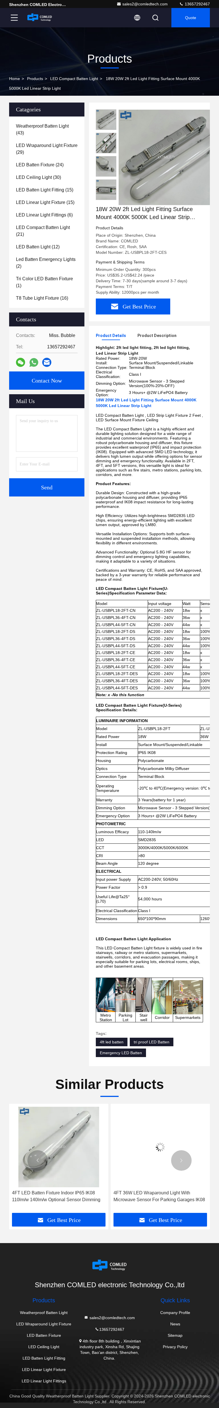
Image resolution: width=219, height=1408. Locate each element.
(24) (40, 164)
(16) (42, 298)
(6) (44, 214)
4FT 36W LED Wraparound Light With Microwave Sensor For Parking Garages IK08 (159, 1196)
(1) (44, 282)
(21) (43, 231)
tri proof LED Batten (151, 1042)
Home (14, 78)
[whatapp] (34, 362)
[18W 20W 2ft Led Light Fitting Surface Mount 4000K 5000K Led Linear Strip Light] (166, 157)
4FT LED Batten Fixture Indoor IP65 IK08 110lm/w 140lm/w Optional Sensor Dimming (56, 1196)
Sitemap (175, 1335)
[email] (46, 362)
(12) (38, 246)
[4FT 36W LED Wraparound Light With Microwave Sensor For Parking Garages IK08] (160, 1147)
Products (35, 78)
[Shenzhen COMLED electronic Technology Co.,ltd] (40, 17)
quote (190, 17)
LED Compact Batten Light (74, 78)
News (175, 1324)
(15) (44, 189)
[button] (37, 1160)
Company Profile (175, 1312)
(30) (38, 177)
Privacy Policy (175, 1346)
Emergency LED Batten (121, 1053)
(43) (42, 129)
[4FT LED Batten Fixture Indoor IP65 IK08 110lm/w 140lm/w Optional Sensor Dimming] (59, 1147)
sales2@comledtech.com (145, 4)
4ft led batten (111, 1042)
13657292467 (197, 4)
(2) (46, 263)
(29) (47, 149)
